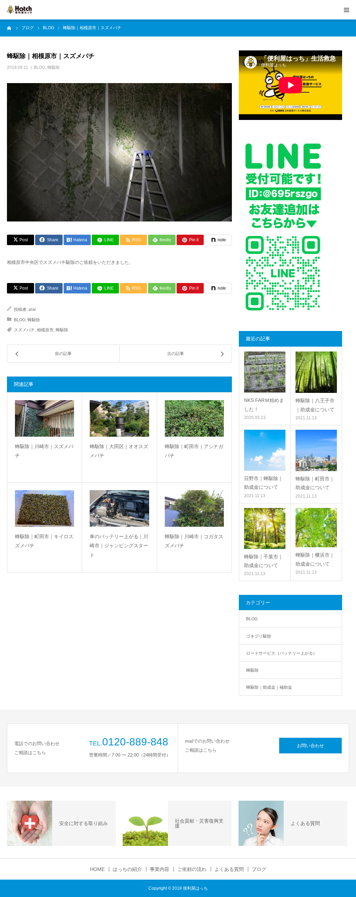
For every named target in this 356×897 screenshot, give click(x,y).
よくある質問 (229, 869)
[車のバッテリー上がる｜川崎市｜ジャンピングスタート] (119, 508)
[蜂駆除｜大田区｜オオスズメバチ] (119, 418)
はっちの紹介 (127, 869)
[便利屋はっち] (19, 10)
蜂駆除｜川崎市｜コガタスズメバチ (194, 541)
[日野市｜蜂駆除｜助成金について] (264, 450)
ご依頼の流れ (192, 869)
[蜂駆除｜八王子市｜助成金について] (316, 372)
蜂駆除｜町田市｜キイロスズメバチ (44, 541)
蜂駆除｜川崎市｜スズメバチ (44, 451)
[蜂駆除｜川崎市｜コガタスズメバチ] (194, 508)
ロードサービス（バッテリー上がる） (281, 653)
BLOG (39, 67)
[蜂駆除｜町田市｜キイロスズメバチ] (44, 508)
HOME (97, 869)
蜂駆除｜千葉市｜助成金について (263, 561)
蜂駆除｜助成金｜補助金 (269, 687)
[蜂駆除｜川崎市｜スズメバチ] (44, 418)
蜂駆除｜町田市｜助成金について (315, 483)
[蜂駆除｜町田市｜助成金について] (316, 450)
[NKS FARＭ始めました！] (264, 372)
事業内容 (159, 869)
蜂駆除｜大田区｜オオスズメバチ (119, 451)
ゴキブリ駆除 (258, 636)
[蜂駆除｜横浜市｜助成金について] (316, 528)
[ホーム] (9, 28)
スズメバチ (24, 330)
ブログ (259, 869)
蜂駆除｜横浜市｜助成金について (315, 559)
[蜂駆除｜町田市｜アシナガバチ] (194, 418)
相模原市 (45, 330)
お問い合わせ (310, 745)
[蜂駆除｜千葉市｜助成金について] (264, 528)
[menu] (346, 9)
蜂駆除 (53, 67)
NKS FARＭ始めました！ (264, 404)
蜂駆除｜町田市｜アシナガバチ (194, 451)
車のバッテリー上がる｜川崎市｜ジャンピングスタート (119, 546)
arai (32, 309)
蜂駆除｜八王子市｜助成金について (315, 405)
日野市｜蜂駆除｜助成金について (263, 483)
